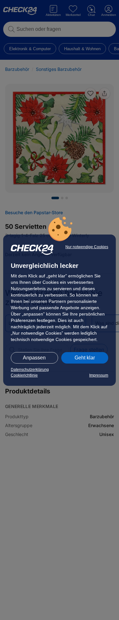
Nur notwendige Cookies (86, 247)
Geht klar (85, 357)
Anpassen (34, 357)
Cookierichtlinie (24, 375)
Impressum (98, 375)
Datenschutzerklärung (30, 369)
